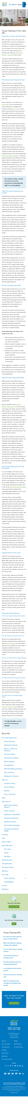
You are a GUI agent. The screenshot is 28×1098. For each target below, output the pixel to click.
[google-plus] (10, 1066)
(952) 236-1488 (11, 721)
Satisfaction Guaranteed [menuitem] (12, 814)
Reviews (16, 1041)
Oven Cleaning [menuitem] (9, 772)
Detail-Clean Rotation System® (10, 155)
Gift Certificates (5, 1047)
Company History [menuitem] (9, 783)
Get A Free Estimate (14, 906)
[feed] (18, 1066)
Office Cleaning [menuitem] (9, 761)
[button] (25, 4)
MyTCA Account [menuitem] (7, 860)
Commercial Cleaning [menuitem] (11, 758)
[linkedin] (22, 1066)
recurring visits (16, 109)
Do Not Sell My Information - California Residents (14, 1086)
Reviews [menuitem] (6, 791)
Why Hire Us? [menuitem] (6, 801)
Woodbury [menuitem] (7, 856)
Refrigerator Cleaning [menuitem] (11, 776)
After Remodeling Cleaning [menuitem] (13, 769)
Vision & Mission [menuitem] (9, 787)
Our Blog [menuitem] (5, 834)
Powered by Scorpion (14, 1092)
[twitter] (8, 1066)
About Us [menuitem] (5, 780)
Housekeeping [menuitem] (8, 765)
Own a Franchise (6, 1044)
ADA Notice (5, 1056)
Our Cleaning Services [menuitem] (9, 738)
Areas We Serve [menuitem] (7, 845)
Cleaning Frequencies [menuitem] (11, 818)
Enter (14, 923)
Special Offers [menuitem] (6, 842)
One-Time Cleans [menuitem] (9, 754)
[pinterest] (13, 1066)
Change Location (22, 4)
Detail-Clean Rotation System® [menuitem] (11, 806)
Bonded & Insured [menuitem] (10, 822)
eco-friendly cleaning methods (18, 487)
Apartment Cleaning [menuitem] (10, 745)
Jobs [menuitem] (3, 838)
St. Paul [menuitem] (4, 885)
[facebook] (6, 1066)
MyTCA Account (18, 1044)
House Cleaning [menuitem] (9, 741)
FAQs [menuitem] (3, 798)
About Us (4, 1041)
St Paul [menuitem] (6, 853)
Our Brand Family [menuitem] (7, 867)
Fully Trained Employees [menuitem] (12, 825)
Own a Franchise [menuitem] (9, 794)
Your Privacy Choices (7, 1059)
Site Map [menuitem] (5, 871)
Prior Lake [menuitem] (7, 849)
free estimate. (16, 185)
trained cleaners (9, 643)
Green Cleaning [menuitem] (9, 811)
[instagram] (20, 1066)
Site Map (4, 1050)
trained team (5, 104)
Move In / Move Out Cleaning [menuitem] (10, 750)
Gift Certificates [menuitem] (7, 864)
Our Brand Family (18, 1047)
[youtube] (15, 1066)
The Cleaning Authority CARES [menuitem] (11, 830)
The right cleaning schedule (9, 707)
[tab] (14, 938)
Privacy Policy (5, 1053)
